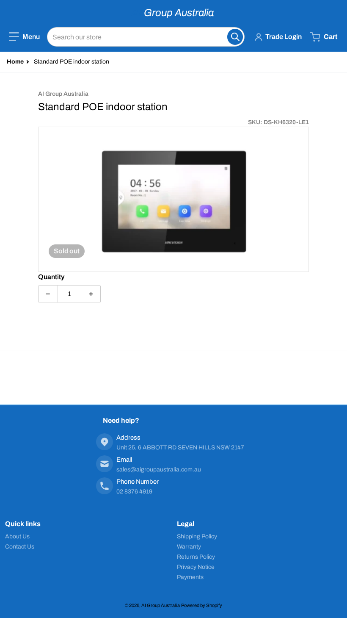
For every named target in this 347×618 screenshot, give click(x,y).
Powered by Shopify (201, 605)
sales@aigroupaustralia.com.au (158, 469)
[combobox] (146, 37)
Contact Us (19, 546)
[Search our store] (235, 37)
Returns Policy (196, 557)
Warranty (189, 546)
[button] (24, 37)
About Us (17, 536)
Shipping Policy (197, 536)
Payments (190, 577)
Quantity (51, 276)
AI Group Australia (160, 605)
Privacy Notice (196, 567)
